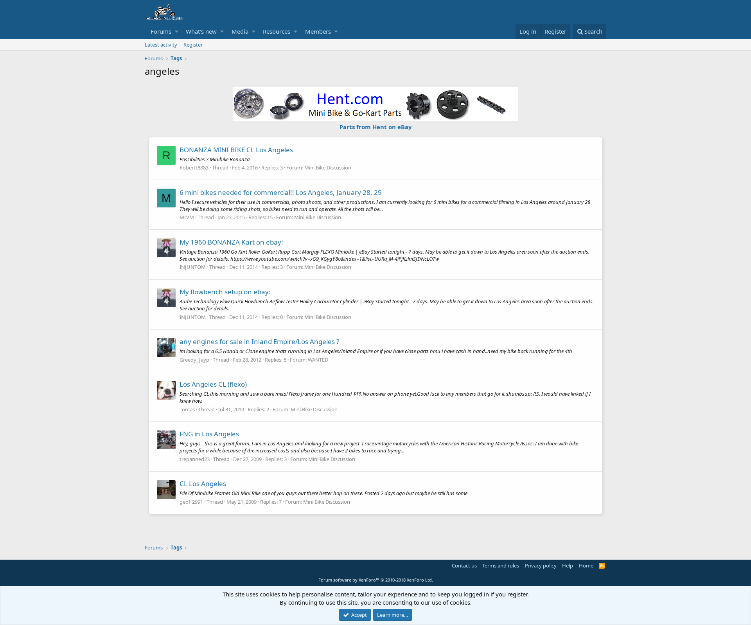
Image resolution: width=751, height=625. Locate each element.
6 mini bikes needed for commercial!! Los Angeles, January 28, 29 (281, 192)
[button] (176, 31)
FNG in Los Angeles (209, 433)
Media (240, 31)
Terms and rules (500, 565)
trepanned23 (195, 459)
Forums (161, 31)
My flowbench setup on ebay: (225, 291)
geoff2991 (191, 501)
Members (318, 31)
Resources (276, 31)
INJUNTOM (193, 266)
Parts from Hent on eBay (376, 127)
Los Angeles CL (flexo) (213, 384)
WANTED (318, 359)
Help (567, 565)
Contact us (464, 565)
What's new (201, 31)
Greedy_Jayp (194, 359)
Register (193, 44)
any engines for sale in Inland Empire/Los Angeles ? (259, 341)
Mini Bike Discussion (327, 167)
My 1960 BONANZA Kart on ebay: (231, 242)
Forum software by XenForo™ (375, 580)
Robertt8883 (194, 167)
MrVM (187, 217)
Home (586, 565)
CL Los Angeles (203, 483)
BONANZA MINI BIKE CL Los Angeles (236, 149)
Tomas (187, 409)
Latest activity (161, 44)
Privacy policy (541, 565)
